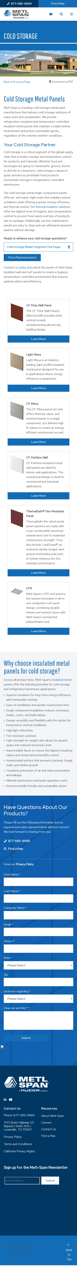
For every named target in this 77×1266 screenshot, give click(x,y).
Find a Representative (22, 257)
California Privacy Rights (19, 1151)
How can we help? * (16, 1008)
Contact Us (48, 1129)
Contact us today (15, 267)
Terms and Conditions (18, 1144)
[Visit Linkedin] (5, 1099)
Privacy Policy (13, 1137)
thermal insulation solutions (53, 207)
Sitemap (40, 1243)
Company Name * (15, 908)
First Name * (12, 874)
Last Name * (12, 891)
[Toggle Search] (61, 14)
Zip (6, 975)
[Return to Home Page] (16, 14)
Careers (46, 1122)
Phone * (9, 941)
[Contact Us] (51, 14)
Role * (8, 958)
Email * (8, 924)
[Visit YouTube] (10, 1099)
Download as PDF (62, 81)
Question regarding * (17, 991)
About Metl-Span (52, 1116)
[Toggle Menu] (72, 14)
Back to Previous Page (17, 81)
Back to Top (69, 1254)
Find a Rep (57, 3)
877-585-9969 (21, 4)
